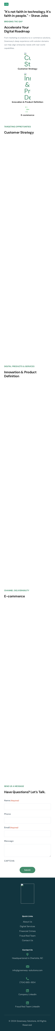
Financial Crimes (27, 931)
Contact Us (27, 940)
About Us (27, 921)
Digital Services (27, 926)
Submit (27, 870)
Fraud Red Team (27, 935)
